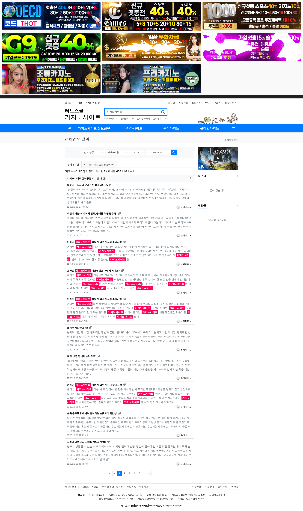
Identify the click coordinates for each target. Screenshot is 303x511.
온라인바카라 (143, 118)
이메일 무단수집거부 (112, 486)
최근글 (202, 175)
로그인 (171, 102)
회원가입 (183, 102)
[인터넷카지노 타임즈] (151, 16)
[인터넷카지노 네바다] (251, 46)
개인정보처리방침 (89, 486)
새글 (80, 102)
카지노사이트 (111, 118)
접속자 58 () (231, 102)
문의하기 (222, 486)
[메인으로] (69, 128)
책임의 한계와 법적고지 (138, 486)
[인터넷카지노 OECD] (51, 15)
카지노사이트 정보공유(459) (99, 164)
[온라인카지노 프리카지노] (151, 78)
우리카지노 (186, 206)
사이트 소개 (70, 486)
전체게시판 (73, 164)
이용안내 (209, 486)
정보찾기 (196, 102)
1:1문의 (216, 102)
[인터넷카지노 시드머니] (151, 46)
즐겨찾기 (69, 102)
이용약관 (196, 486)
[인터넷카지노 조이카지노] (51, 78)
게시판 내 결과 (87, 178)
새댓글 (202, 205)
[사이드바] (233, 128)
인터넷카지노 (127, 118)
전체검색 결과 (231, 140)
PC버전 (234, 486)
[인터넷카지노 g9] (51, 47)
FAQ (207, 102)
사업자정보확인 (217, 494)
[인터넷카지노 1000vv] (251, 15)
